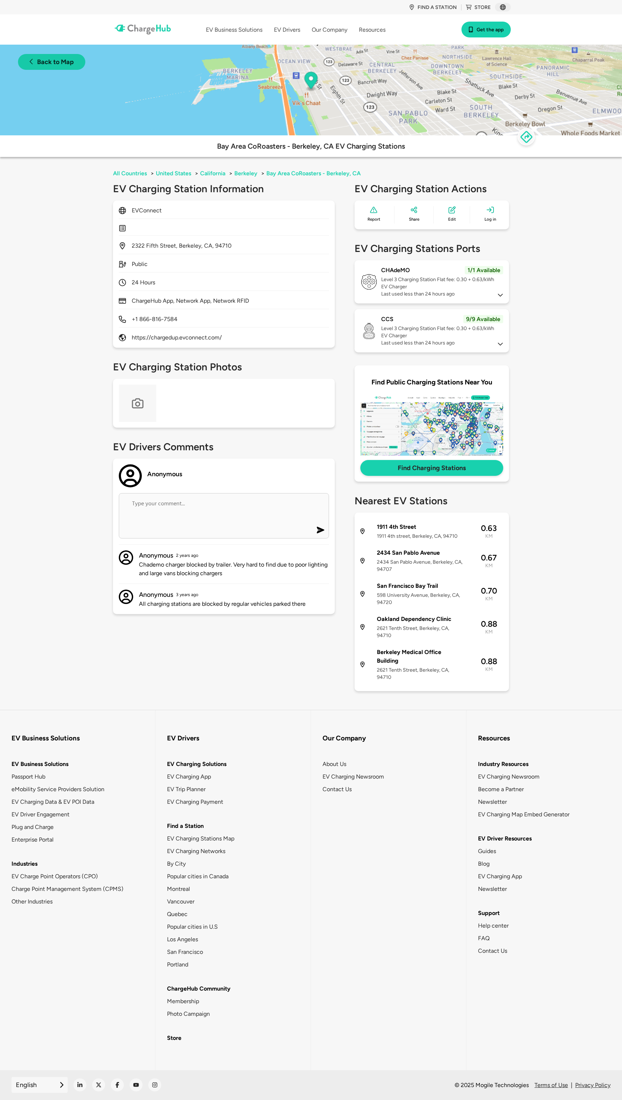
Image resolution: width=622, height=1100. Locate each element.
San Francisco (185, 951)
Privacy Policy (592, 1085)
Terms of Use (551, 1085)
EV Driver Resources (505, 838)
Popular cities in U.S (192, 926)
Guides (487, 851)
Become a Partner (501, 789)
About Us (334, 764)
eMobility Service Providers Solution (58, 789)
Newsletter (492, 801)
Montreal (178, 888)
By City (176, 863)
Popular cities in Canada (198, 876)
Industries (24, 863)
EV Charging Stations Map (200, 838)
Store (482, 7)
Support (489, 913)
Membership (183, 1001)
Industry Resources (503, 764)
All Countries (130, 173)
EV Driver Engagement (40, 814)
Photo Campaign (188, 1013)
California (212, 173)
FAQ (484, 938)
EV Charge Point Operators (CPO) (55, 876)
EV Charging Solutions (196, 764)
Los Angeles (182, 939)
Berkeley (245, 173)
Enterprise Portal (33, 839)
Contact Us (337, 789)
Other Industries (32, 901)
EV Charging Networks (196, 851)
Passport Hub (28, 776)
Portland (177, 964)
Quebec (177, 914)
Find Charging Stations (432, 468)
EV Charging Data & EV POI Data (53, 801)
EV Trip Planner (186, 789)
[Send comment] (320, 530)
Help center (493, 925)
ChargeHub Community (198, 988)
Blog (484, 863)
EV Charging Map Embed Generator (523, 814)
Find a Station (185, 825)
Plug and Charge (33, 827)
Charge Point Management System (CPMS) (67, 888)
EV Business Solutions (40, 764)
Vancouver (180, 901)
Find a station (437, 7)
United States (173, 173)
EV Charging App (189, 776)
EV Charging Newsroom (353, 776)
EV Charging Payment (195, 801)
